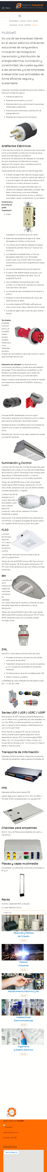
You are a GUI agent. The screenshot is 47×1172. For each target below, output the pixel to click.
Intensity (27, 25)
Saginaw (23, 21)
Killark (20, 25)
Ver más (23, 940)
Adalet (29, 21)
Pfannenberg (14, 21)
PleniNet (20, 1121)
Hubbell (35, 25)
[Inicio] (23, 3)
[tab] (23, 912)
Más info (8, 913)
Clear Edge (13, 25)
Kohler (35, 21)
